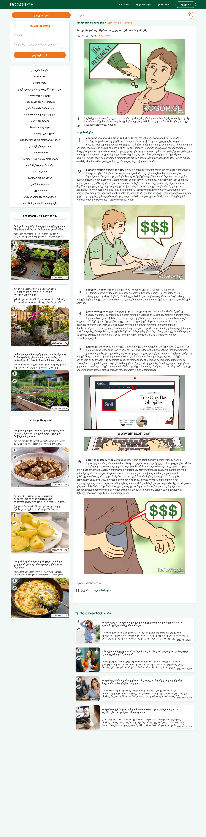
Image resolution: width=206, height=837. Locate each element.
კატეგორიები (41, 15)
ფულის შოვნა (102, 590)
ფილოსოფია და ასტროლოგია (39, 158)
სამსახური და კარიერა (40, 133)
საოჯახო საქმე (40, 152)
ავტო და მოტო (40, 120)
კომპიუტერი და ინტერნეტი (39, 196)
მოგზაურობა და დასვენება (40, 114)
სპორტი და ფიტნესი (40, 177)
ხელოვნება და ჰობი (40, 146)
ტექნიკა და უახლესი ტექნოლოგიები (40, 89)
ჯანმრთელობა (40, 184)
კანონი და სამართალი (40, 108)
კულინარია (40, 190)
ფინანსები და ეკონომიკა (40, 101)
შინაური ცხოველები (40, 95)
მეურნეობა (40, 82)
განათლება (40, 171)
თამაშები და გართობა (40, 165)
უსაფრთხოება (40, 70)
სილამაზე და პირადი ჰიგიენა (40, 203)
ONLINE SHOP (39, 76)
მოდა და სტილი (40, 127)
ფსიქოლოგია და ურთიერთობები (40, 139)
